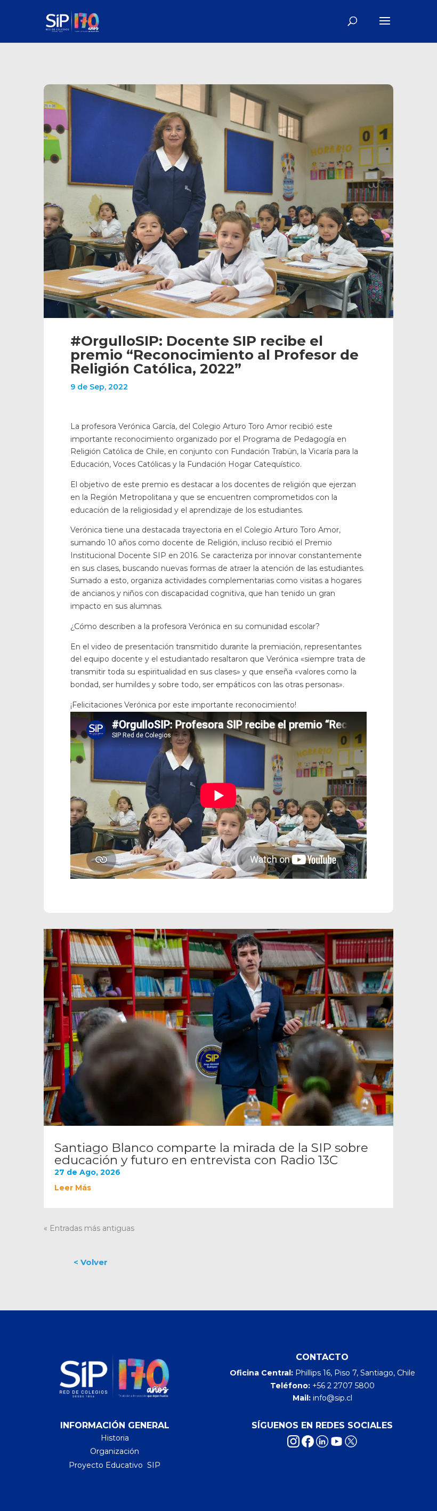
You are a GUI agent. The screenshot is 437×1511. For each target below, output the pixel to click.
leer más (72, 1187)
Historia (115, 1438)
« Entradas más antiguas (89, 1228)
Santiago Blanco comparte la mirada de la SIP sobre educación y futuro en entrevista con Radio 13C (211, 1153)
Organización (114, 1451)
